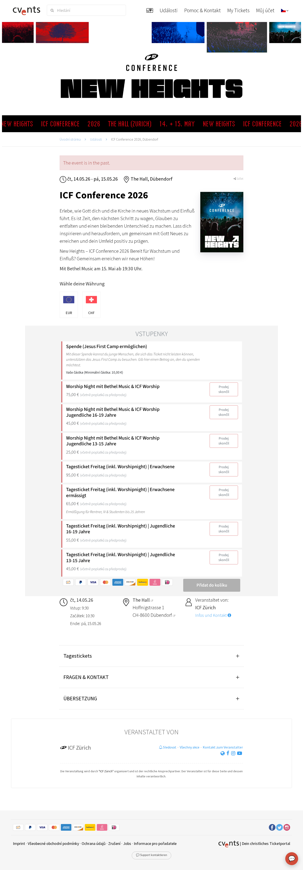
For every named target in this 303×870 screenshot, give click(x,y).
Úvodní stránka (70, 139)
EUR (69, 313)
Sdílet (239, 179)
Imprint (19, 843)
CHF (91, 313)
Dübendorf (162, 615)
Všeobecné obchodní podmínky (53, 843)
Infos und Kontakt (211, 615)
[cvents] (27, 10)
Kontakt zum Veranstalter (223, 747)
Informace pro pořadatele (155, 843)
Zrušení (114, 843)
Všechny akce (189, 747)
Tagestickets (77, 655)
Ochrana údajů (94, 843)
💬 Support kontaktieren (151, 855)
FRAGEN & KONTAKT (86, 677)
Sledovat (169, 747)
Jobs (127, 843)
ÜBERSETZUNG (80, 698)
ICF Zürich (79, 747)
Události (96, 139)
